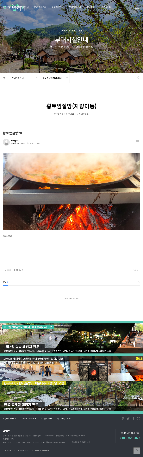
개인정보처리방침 (9, 418)
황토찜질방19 (18, 270)
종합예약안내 (58, 6)
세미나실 (90, 6)
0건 (14, 143)
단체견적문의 (105, 6)
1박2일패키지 (40, 6)
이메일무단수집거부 (28, 418)
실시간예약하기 (47, 418)
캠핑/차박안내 (22, 6)
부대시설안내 (75, 6)
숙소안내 (7, 6)
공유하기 (136, 77)
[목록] (137, 141)
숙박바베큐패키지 (64, 418)
